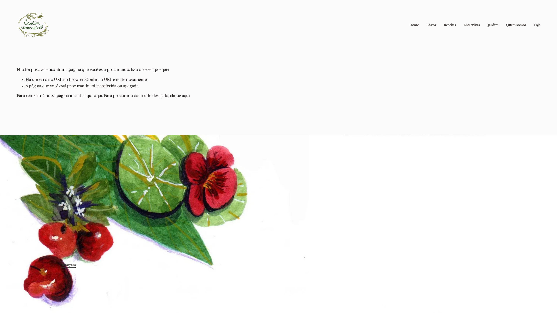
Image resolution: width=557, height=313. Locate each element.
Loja (537, 25)
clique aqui (92, 95)
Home (414, 25)
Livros (431, 25)
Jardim (493, 25)
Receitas (450, 25)
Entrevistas (472, 25)
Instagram (68, 265)
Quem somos (516, 25)
